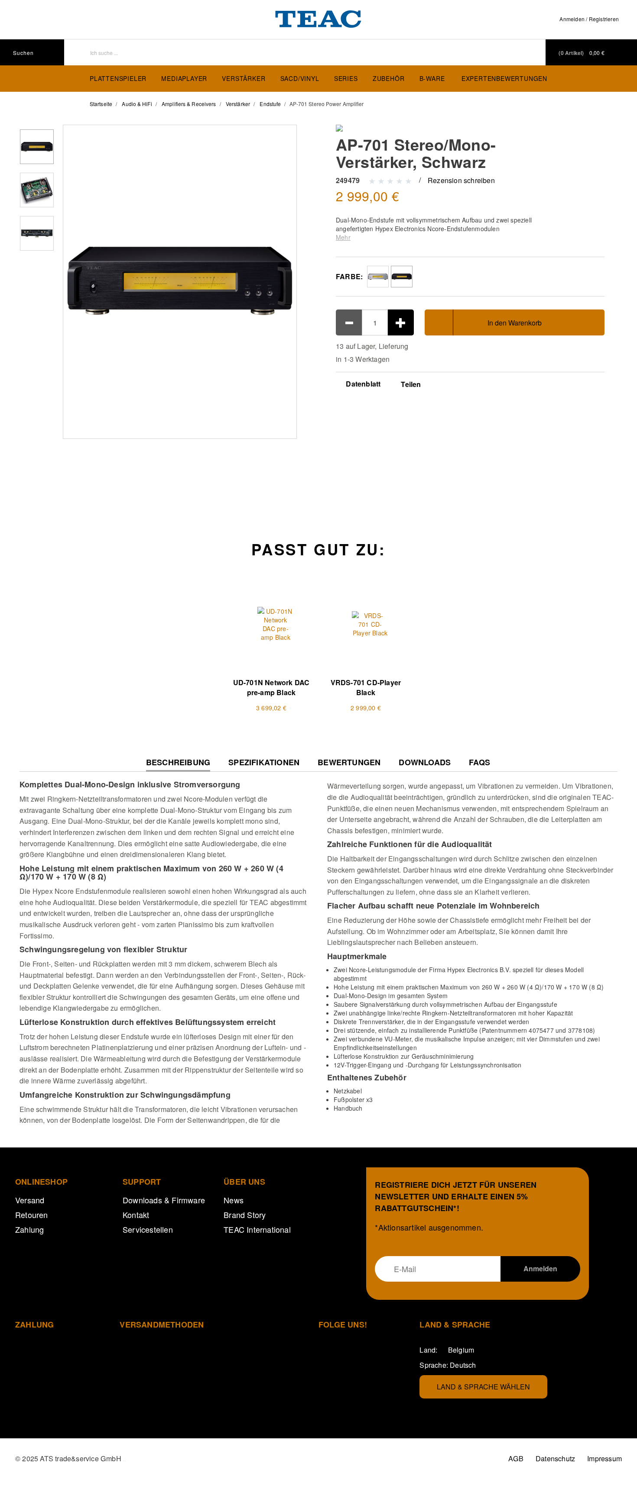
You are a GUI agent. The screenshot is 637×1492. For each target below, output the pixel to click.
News (234, 1199)
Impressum (604, 1458)
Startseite (101, 103)
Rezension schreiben (461, 180)
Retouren (31, 1214)
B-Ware (432, 78)
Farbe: (349, 276)
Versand (29, 1199)
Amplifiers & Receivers (189, 103)
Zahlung (29, 1229)
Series (346, 78)
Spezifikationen (263, 762)
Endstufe (270, 103)
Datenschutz (555, 1458)
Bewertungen (349, 762)
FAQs (479, 762)
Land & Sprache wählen (483, 1387)
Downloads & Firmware (164, 1199)
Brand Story (245, 1214)
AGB (515, 1458)
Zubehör (389, 78)
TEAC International (257, 1229)
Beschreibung (178, 764)
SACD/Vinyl (299, 78)
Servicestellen (148, 1229)
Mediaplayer (184, 78)
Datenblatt (362, 384)
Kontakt (136, 1214)
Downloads (425, 762)
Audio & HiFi (137, 103)
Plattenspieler (118, 78)
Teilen (411, 384)
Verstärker (243, 78)
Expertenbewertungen (504, 78)
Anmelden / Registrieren (589, 19)
